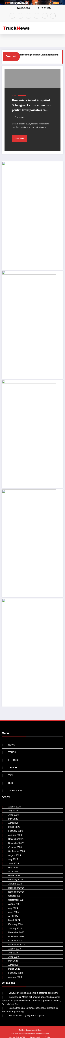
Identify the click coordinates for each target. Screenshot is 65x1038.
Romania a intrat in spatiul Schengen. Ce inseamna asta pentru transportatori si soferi (31, 105)
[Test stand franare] (29, 324)
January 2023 (15, 976)
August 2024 (14, 903)
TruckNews (19, 117)
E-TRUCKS (13, 759)
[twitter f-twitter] (36, 15)
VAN (10, 775)
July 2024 (13, 907)
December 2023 (16, 932)
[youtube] (44, 15)
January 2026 (15, 834)
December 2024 (16, 887)
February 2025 (15, 879)
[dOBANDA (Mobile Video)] (29, 215)
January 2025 (15, 883)
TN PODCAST (15, 790)
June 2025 (13, 863)
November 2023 (16, 936)
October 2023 (15, 940)
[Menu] (61, 28)
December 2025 (16, 838)
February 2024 (15, 924)
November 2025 (16, 842)
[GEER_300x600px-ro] (29, 542)
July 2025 (13, 859)
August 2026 (14, 806)
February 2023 (15, 972)
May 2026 (13, 818)
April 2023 (13, 964)
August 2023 (14, 948)
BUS (59, 58)
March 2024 (14, 919)
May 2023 (13, 960)
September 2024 (16, 899)
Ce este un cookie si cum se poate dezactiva (30, 1033)
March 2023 (14, 968)
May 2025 (13, 867)
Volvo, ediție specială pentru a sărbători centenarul (33, 992)
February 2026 (15, 830)
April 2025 (13, 871)
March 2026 (14, 826)
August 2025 (14, 855)
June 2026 (13, 814)
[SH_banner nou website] (29, 652)
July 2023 (13, 952)
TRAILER (13, 767)
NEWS (14, 96)
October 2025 (15, 847)
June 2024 (13, 911)
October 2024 (15, 895)
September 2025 (16, 851)
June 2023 (13, 956)
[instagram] (20, 15)
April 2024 (13, 916)
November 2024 (16, 891)
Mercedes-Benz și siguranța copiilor (26, 1015)
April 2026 (13, 822)
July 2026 (13, 810)
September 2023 (16, 944)
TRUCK (12, 752)
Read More (20, 139)
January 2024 (15, 928)
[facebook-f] (12, 15)
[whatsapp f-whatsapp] (28, 15)
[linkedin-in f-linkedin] (53, 15)
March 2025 (14, 875)
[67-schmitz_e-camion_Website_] (29, 433)
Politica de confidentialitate (30, 1030)
